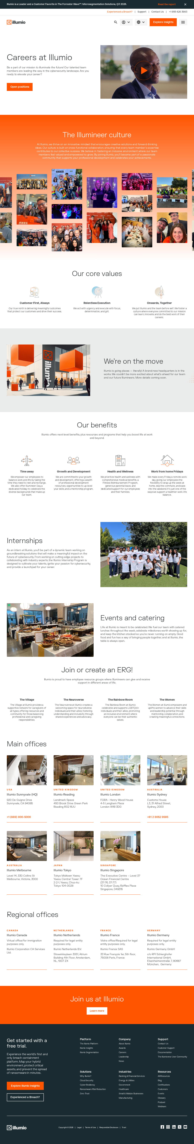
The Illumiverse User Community (172, 1057)
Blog (160, 1080)
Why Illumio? (85, 1076)
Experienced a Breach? (119, 11)
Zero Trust (84, 1093)
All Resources (164, 1076)
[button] (116, 22)
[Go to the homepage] (16, 22)
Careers (122, 1052)
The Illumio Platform (89, 1043)
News (121, 1061)
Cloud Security (86, 1080)
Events (161, 1093)
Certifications (164, 1085)
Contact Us (157, 11)
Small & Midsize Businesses (131, 1093)
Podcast (161, 1102)
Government (124, 1085)
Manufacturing (125, 1098)
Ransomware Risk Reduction (93, 1089)
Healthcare (124, 1089)
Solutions (85, 1071)
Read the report (167, 4)
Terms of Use (90, 1127)
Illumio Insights (86, 1048)
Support (142, 11)
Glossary (162, 1098)
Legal (79, 1127)
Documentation (165, 1052)
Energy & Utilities (126, 1080)
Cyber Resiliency (87, 1085)
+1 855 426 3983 (178, 11)
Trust (124, 1127)
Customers (163, 1089)
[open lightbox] (50, 184)
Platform (85, 1039)
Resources (164, 1071)
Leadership (124, 1057)
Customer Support (166, 1048)
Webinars (162, 1106)
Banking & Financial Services (132, 1076)
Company (125, 1039)
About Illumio (124, 1043)
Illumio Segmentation (89, 1052)
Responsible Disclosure (108, 1127)
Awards (122, 1048)
